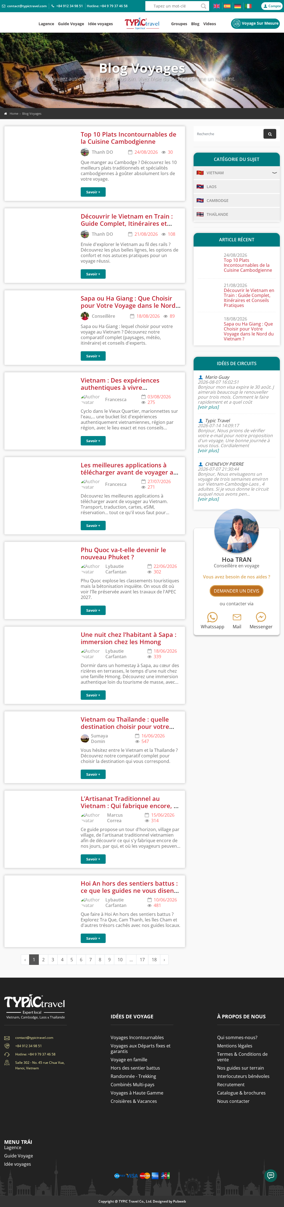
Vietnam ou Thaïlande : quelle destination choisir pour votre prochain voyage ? (125, 726)
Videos (209, 23)
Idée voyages (100, 23)
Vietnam (215, 172)
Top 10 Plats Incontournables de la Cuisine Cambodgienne (128, 137)
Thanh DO (102, 152)
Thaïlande (217, 214)
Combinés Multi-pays (132, 1084)
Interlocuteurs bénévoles (243, 1076)
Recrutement (231, 1084)
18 (154, 960)
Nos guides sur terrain (240, 1068)
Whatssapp (212, 626)
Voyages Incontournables (137, 1037)
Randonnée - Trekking (133, 1076)
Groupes (179, 23)
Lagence (46, 23)
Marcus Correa (115, 818)
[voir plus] (208, 407)
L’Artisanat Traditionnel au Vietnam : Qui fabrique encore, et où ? (130, 805)
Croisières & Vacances (134, 1101)
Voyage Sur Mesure (260, 23)
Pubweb (179, 1201)
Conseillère (103, 316)
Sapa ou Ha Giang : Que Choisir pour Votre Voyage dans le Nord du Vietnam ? (128, 305)
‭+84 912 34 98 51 (69, 6)
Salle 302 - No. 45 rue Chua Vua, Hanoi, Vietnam (40, 1065)
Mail (237, 626)
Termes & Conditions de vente (242, 1056)
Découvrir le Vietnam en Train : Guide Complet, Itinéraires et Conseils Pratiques (127, 223)
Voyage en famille (129, 1059)
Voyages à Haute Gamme (137, 1093)
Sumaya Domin (99, 738)
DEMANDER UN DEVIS (236, 591)
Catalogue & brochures (241, 1093)
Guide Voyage (71, 23)
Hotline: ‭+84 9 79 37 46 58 (35, 1054)
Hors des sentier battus (135, 1068)
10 (120, 960)
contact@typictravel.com (27, 6)
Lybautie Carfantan (115, 569)
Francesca (115, 399)
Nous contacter (233, 1101)
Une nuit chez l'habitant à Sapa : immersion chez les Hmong (128, 638)
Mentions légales (234, 1046)
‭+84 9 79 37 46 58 (114, 6)
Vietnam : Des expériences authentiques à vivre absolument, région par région (126, 387)
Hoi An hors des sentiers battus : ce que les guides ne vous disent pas (129, 890)
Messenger (261, 626)
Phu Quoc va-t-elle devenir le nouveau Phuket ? (123, 553)
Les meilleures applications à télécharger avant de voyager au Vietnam (129, 472)
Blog (195, 23)
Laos (212, 186)
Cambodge (218, 200)
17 (142, 960)
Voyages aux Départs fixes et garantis (141, 1048)
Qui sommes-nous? (237, 1037)
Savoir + (93, 191)
